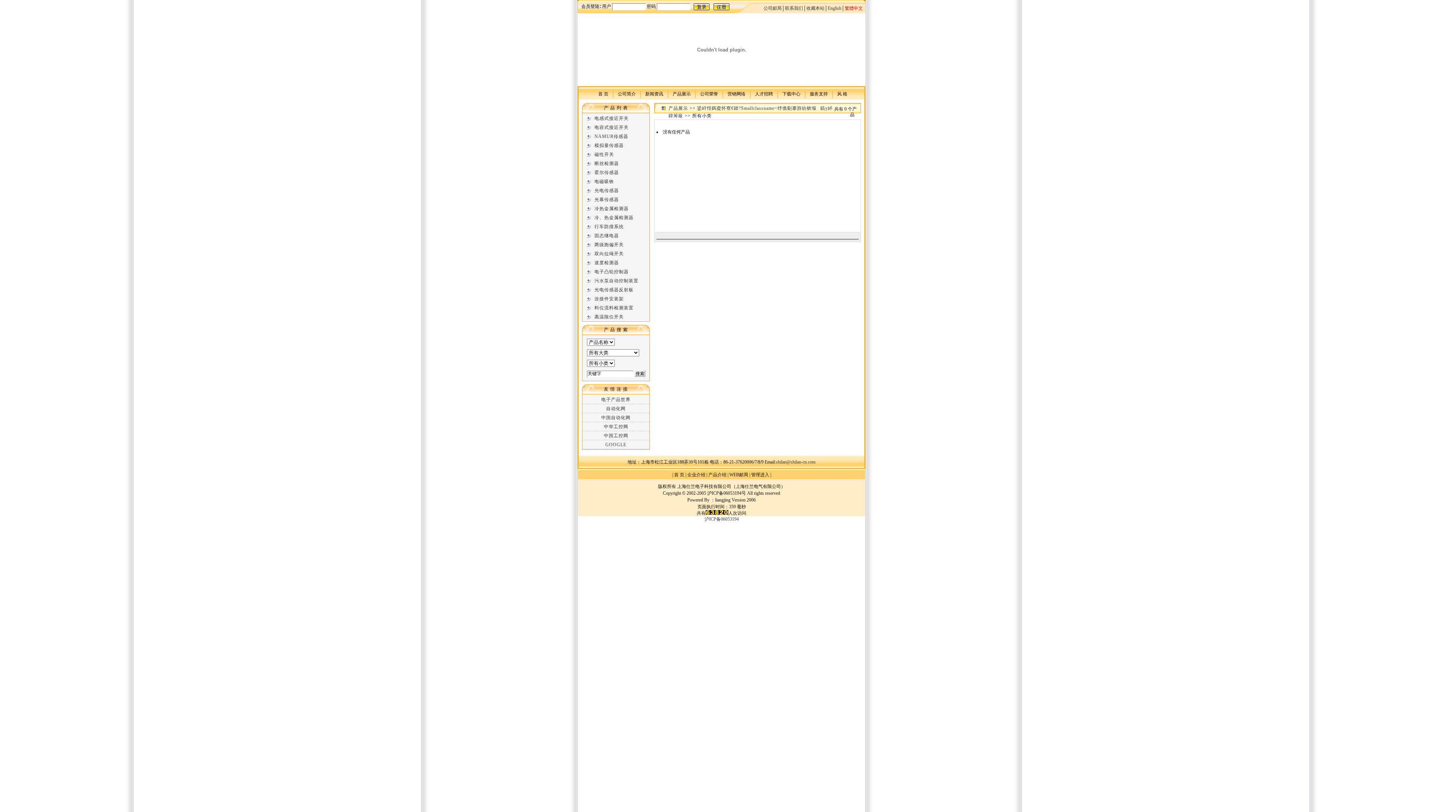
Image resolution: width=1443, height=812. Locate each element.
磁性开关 (604, 154)
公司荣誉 (709, 93)
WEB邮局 (738, 474)
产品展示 (682, 93)
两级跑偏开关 (609, 244)
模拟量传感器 (609, 145)
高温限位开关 (609, 317)
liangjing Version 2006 (735, 500)
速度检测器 (606, 262)
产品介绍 (717, 474)
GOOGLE (615, 444)
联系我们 (794, 8)
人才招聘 (764, 93)
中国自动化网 (616, 417)
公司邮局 (773, 8)
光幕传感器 (606, 199)
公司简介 (627, 93)
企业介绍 (696, 474)
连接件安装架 (609, 298)
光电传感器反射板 (614, 289)
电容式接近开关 (611, 127)
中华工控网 (616, 426)
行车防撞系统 (609, 226)
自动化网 (616, 408)
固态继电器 (606, 235)
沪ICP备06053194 (722, 519)
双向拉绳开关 (609, 253)
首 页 (603, 93)
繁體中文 (854, 8)
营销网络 (737, 93)
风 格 (842, 93)
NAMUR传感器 (611, 136)
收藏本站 (815, 8)
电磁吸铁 (604, 181)
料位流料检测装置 (614, 308)
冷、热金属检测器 (614, 217)
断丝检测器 (606, 163)
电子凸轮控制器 (611, 271)
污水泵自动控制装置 (616, 280)
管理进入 (760, 474)
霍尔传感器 (606, 172)
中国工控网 (616, 435)
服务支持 (819, 93)
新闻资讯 (654, 93)
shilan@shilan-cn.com (795, 462)
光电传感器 (606, 190)
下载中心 (791, 93)
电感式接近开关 (611, 118)
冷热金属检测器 (611, 208)
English (834, 8)
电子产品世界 (616, 399)
